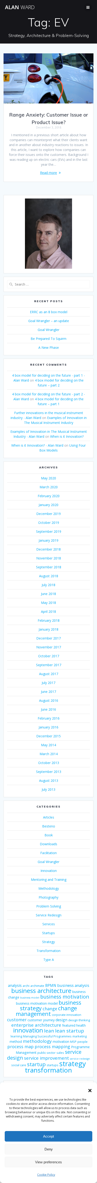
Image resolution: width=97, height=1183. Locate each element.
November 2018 (48, 558)
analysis (15, 985)
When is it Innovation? (67, 436)
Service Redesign (48, 915)
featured (68, 1025)
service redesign (80, 1058)
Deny (48, 1149)
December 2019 (48, 513)
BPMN (50, 985)
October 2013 (48, 762)
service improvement (46, 1058)
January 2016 (48, 727)
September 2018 (48, 567)
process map (20, 1046)
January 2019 (48, 540)
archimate (37, 986)
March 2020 (49, 487)
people (82, 1042)
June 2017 (48, 691)
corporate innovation (66, 1015)
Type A (48, 959)
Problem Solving (48, 906)
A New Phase (48, 347)
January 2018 (48, 629)
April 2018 (48, 611)
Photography (48, 897)
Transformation (48, 950)
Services (48, 924)
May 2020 (48, 478)
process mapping (52, 1046)
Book (48, 835)
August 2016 (48, 700)
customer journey (41, 1020)
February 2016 (49, 718)
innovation (28, 1030)
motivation (61, 1041)
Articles (48, 817)
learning (16, 1036)
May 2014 (48, 745)
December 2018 (48, 549)
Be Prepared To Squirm (48, 338)
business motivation (64, 996)
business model (29, 997)
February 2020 (49, 496)
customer (17, 1019)
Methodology (48, 888)
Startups (48, 933)
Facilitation (48, 853)
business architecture (41, 990)
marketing (80, 1036)
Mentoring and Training (48, 879)
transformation (48, 1069)
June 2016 (48, 709)
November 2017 (48, 647)
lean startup (69, 1030)
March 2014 (49, 754)
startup (36, 1064)
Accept (48, 1136)
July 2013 (48, 789)
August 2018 (48, 576)
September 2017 (48, 665)
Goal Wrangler (48, 329)
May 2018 (48, 602)
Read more (48, 172)
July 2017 (48, 682)
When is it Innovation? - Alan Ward (37, 445)
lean (49, 1030)
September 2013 (48, 771)
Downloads (48, 844)
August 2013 (48, 780)
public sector (46, 1053)
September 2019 (48, 531)
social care (18, 1065)
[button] (90, 1090)
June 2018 (48, 594)
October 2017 (48, 656)
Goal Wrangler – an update (48, 321)
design (61, 1019)
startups (52, 1065)
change (50, 1008)
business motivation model (37, 1003)
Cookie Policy (46, 1175)
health (81, 1025)
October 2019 (48, 522)
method (16, 1041)
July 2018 (48, 585)
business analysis (73, 985)
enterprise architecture (36, 1025)
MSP (73, 1042)
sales (60, 1053)
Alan (20, 7)
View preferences (48, 1162)
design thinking (79, 1020)
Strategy (48, 942)
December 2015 (48, 736)
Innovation (48, 870)
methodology (37, 1041)
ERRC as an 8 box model (48, 312)
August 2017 (48, 674)
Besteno (48, 826)
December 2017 (48, 638)
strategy (72, 1063)
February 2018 (49, 620)
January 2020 (48, 505)
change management (46, 1011)
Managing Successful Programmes (47, 1036)
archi (26, 986)
